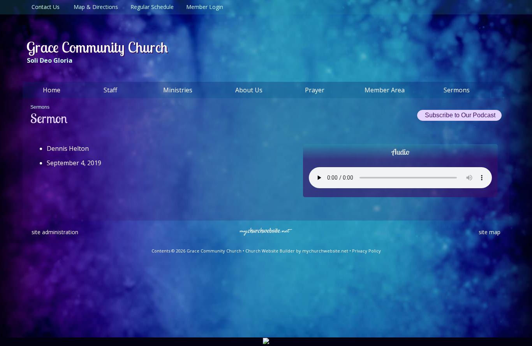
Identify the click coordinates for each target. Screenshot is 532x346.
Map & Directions (94, 7)
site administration (55, 232)
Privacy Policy (366, 251)
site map (489, 232)
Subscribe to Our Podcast (459, 115)
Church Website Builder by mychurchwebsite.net (296, 251)
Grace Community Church (97, 47)
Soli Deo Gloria (49, 60)
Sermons (39, 107)
